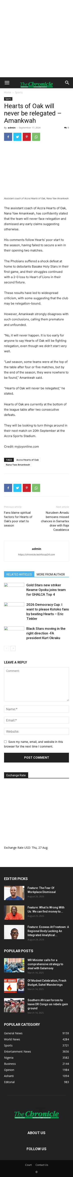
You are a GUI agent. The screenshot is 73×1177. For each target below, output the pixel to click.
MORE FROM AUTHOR (51, 574)
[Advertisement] (36, 38)
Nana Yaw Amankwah (18, 464)
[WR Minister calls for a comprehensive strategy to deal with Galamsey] (14, 965)
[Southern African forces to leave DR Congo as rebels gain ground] (14, 1005)
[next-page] (13, 648)
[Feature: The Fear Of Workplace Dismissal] (14, 893)
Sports (19, 92)
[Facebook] (8, 137)
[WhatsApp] (36, 137)
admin (12, 127)
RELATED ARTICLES (19, 574)
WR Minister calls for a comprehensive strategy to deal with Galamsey (45, 964)
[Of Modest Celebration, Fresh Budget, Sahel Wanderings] (14, 986)
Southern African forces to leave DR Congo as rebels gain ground (48, 1004)
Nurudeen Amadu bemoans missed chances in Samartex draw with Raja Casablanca (55, 521)
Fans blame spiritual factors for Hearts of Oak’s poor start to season (18, 519)
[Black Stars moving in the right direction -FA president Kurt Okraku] (14, 633)
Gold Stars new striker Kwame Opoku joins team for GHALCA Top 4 (46, 589)
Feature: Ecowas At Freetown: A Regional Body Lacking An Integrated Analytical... (48, 931)
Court (28, 1165)
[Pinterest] (27, 137)
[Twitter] (17, 137)
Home (7, 92)
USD (27, 848)
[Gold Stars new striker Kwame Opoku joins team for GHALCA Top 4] (14, 590)
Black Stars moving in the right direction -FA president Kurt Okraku (45, 633)
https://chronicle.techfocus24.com (36, 554)
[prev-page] (6, 648)
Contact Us (41, 1165)
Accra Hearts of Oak (27, 459)
